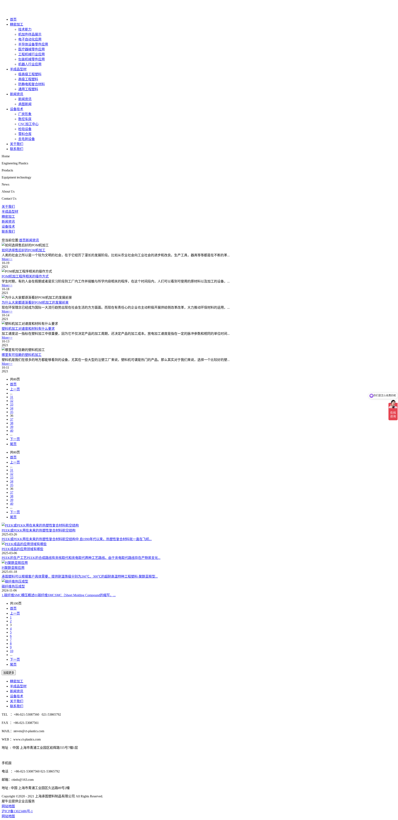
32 (11, 400)
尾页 (13, 444)
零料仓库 (25, 134)
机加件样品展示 (29, 34)
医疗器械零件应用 (31, 49)
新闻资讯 (16, 94)
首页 (13, 19)
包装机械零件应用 (31, 59)
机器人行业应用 (29, 64)
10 (11, 651)
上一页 (15, 389)
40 (11, 430)
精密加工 (16, 24)
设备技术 (16, 109)
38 (11, 423)
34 (11, 408)
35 (11, 412)
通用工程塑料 (28, 89)
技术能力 (25, 29)
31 (11, 397)
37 (11, 419)
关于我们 (16, 144)
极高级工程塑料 (29, 74)
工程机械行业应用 (31, 54)
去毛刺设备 (26, 139)
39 (11, 427)
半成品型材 (18, 69)
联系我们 (16, 149)
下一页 (15, 439)
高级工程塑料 (28, 79)
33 (11, 404)
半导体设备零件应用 (33, 44)
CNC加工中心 (28, 124)
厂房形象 (25, 114)
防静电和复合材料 (31, 84)
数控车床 (25, 119)
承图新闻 (25, 104)
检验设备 (25, 129)
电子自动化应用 (29, 39)
